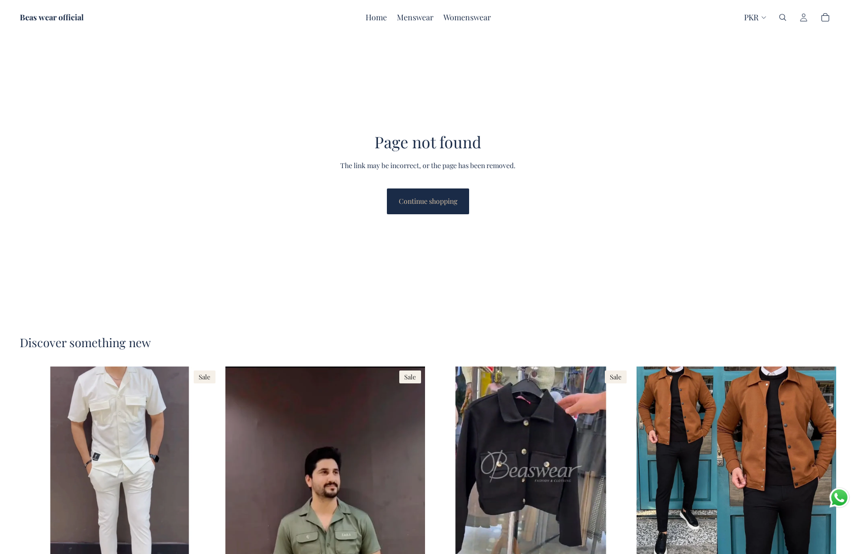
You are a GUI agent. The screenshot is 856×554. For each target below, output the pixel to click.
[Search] (783, 17)
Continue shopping (428, 201)
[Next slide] (204, 467)
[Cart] (825, 17)
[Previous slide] (35, 467)
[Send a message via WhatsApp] (839, 497)
